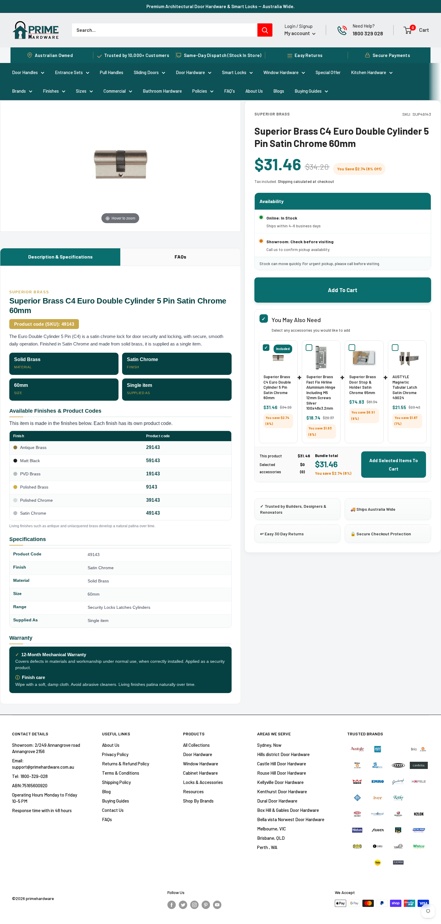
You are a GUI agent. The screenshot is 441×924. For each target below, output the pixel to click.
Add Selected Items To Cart (393, 464)
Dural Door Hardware (277, 800)
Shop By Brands (198, 800)
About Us (254, 91)
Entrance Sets (69, 72)
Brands (19, 91)
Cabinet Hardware (200, 773)
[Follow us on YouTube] (217, 904)
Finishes (51, 91)
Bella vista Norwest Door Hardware (290, 819)
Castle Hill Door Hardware (281, 763)
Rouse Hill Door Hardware (281, 773)
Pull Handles (111, 72)
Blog (106, 791)
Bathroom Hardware (162, 91)
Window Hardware (280, 72)
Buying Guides (308, 91)
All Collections (196, 745)
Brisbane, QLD (271, 838)
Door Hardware (190, 72)
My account (297, 33)
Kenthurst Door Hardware (282, 791)
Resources (193, 791)
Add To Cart (342, 290)
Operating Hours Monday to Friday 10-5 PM (44, 798)
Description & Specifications (60, 256)
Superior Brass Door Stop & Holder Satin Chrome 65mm (362, 384)
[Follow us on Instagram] (194, 904)
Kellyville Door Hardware (280, 782)
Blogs (278, 91)
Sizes (81, 91)
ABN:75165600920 (29, 785)
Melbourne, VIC (271, 828)
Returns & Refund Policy (125, 763)
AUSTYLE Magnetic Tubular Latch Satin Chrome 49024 (404, 387)
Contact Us (113, 810)
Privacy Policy (115, 754)
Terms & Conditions (120, 773)
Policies (199, 91)
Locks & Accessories (203, 782)
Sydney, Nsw (269, 745)
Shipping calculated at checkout (306, 181)
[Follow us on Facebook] (171, 904)
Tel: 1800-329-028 (30, 776)
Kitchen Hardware (368, 72)
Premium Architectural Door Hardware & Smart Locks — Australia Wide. (220, 6)
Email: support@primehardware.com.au (43, 764)
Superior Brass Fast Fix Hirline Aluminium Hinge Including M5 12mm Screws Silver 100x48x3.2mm (320, 392)
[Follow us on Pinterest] (206, 904)
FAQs (180, 256)
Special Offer (328, 72)
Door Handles (25, 72)
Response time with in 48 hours (42, 810)
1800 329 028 (367, 33)
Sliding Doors (146, 72)
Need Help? (363, 25)
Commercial (115, 91)
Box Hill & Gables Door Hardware (288, 810)
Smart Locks (234, 72)
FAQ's (229, 91)
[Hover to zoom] (120, 165)
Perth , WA (267, 847)
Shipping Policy (116, 782)
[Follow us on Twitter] (183, 904)
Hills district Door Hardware (283, 754)
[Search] (264, 30)
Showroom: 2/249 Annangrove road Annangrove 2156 (46, 748)
